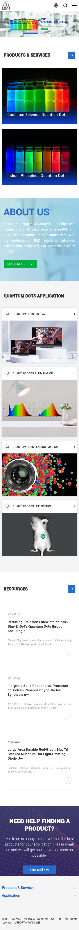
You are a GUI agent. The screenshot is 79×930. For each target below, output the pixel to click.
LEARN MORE (16, 264)
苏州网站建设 (33, 922)
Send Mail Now (39, 870)
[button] (30, 33)
